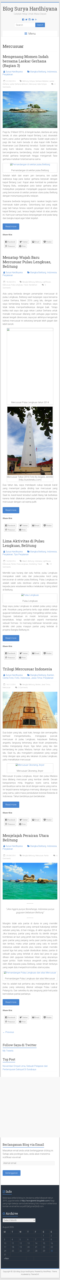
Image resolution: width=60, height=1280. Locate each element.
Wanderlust (33, 285)
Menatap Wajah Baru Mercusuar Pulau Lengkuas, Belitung (27, 262)
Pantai (13, 564)
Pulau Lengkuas (17, 285)
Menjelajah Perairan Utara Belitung (26, 837)
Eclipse (32, 81)
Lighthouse (46, 282)
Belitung (25, 81)
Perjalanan (8, 74)
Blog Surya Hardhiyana (30, 8)
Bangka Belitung (38, 71)
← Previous (8, 1032)
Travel (26, 285)
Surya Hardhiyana (14, 71)
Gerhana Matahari (42, 81)
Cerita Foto (8, 678)
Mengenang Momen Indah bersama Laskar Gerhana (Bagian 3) (26, 61)
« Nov (6, 1258)
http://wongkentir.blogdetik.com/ (36, 1201)
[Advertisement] (30, 1107)
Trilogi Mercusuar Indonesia (27, 669)
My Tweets (8, 1050)
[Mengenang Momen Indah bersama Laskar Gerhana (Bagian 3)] (30, 92)
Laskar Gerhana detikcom (19, 84)
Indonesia (52, 71)
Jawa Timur (36, 678)
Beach (24, 561)
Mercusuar (33, 84)
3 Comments (23, 688)
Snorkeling (33, 564)
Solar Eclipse (42, 84)
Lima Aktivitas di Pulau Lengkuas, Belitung (23, 543)
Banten (50, 675)
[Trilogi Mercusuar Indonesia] (30, 693)
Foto (17, 678)
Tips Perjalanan (21, 554)
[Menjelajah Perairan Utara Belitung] (30, 864)
